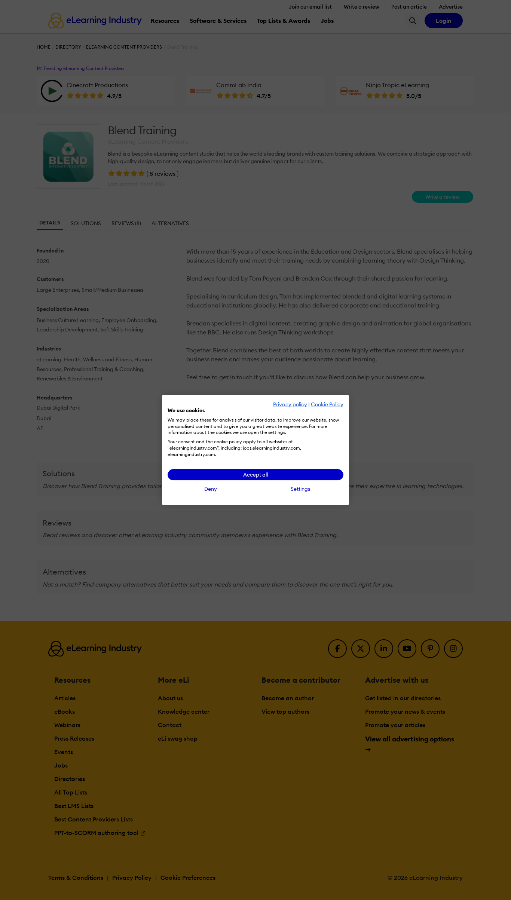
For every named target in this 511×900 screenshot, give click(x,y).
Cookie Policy (327, 404)
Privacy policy (290, 404)
